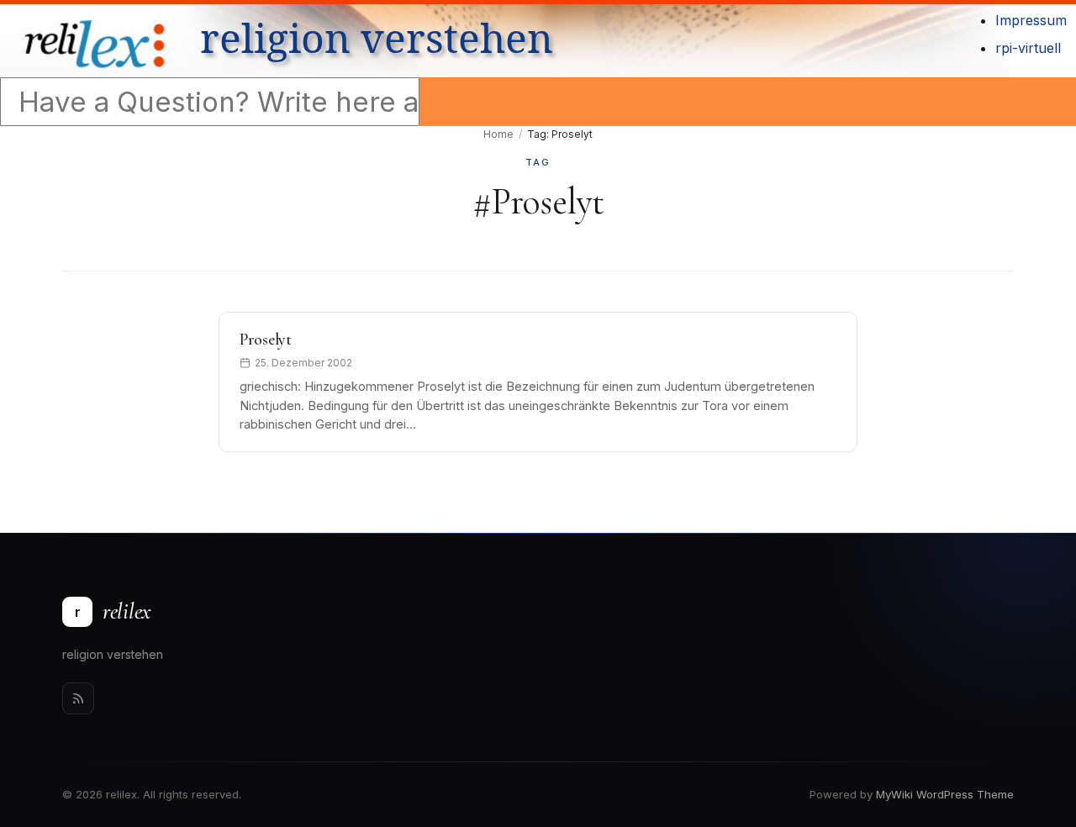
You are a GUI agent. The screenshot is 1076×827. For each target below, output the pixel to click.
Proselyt (266, 339)
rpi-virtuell (1028, 48)
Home (498, 134)
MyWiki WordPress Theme (945, 794)
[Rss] (78, 698)
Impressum (1031, 20)
